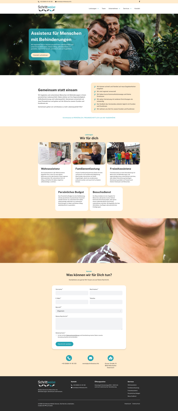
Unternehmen (113, 8)
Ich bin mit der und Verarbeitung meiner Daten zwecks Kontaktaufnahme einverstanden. (80, 336)
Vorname (59, 289)
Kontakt (137, 8)
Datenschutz (136, 403)
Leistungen (92, 8)
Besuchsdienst (132, 396)
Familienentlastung (133, 387)
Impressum (128, 403)
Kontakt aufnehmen (40, 55)
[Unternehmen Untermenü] (119, 8)
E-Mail (58, 298)
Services (126, 8)
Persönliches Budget (134, 393)
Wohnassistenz (132, 385)
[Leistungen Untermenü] (98, 8)
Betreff (58, 307)
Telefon (92, 298)
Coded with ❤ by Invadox (45, 405)
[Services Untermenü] (131, 8)
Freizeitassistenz (133, 390)
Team (104, 8)
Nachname (93, 289)
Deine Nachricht (61, 316)
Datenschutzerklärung (72, 335)
